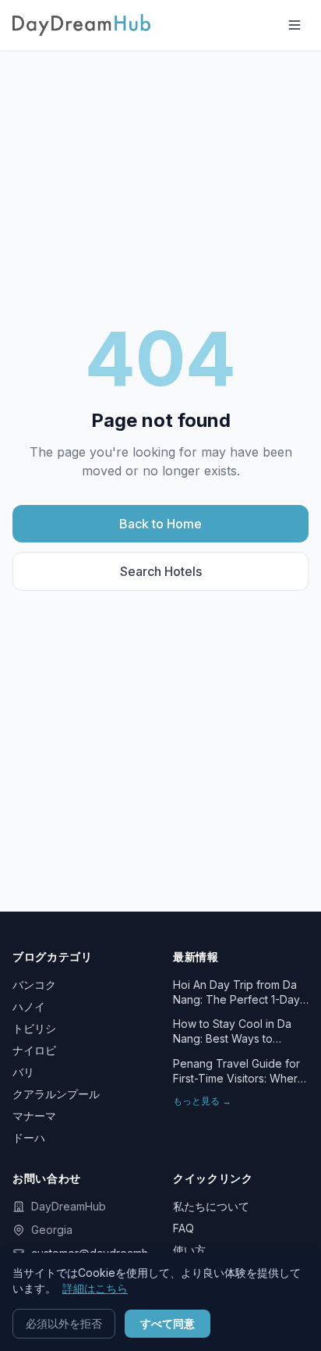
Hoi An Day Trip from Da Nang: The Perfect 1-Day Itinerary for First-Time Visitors (236, 993)
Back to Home (160, 524)
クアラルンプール (56, 1093)
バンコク (34, 984)
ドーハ (28, 1137)
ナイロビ (34, 1050)
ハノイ (28, 1006)
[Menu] (294, 25)
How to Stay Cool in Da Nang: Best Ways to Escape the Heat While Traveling (232, 1032)
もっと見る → (202, 1101)
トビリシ (34, 1028)
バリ (23, 1072)
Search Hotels (161, 571)
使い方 (189, 1250)
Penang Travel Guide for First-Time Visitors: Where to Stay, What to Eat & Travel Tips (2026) (239, 1071)
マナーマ (34, 1115)
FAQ (183, 1228)
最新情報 (196, 956)
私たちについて (211, 1206)
